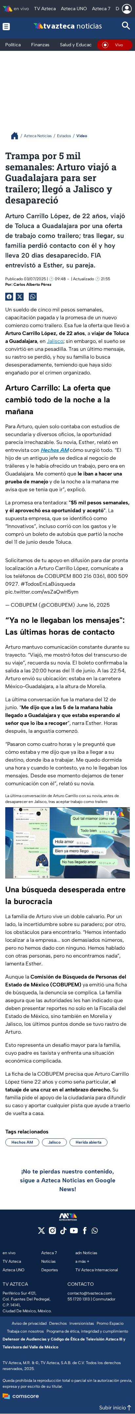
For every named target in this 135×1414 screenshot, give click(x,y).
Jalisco (55, 341)
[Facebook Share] (9, 297)
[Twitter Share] (20, 297)
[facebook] (85, 1233)
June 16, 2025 (93, 605)
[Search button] (126, 26)
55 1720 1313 (79, 1299)
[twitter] (41, 1233)
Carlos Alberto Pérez (32, 284)
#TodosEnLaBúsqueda (48, 584)
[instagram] (52, 1233)
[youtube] (74, 1233)
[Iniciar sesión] (127, 9)
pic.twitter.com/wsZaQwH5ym (41, 592)
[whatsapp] (94, 1232)
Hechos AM (22, 1142)
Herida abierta (88, 1142)
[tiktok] (63, 1233)
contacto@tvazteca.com (90, 1293)
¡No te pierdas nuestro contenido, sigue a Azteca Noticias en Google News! (67, 1180)
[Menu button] (9, 26)
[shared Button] (33, 297)
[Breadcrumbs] (17, 136)
